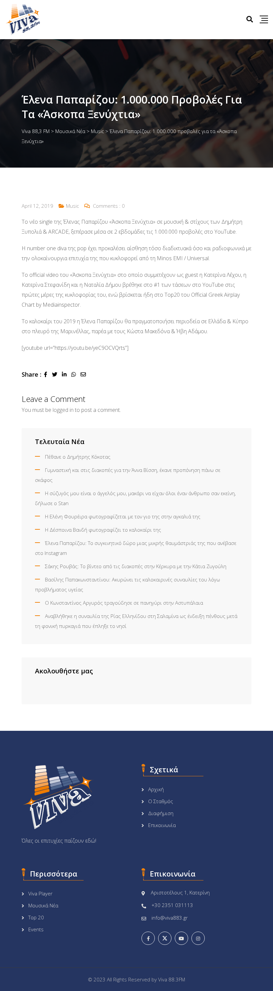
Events (36, 929)
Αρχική (156, 789)
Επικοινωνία (162, 825)
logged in (63, 410)
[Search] (249, 19)
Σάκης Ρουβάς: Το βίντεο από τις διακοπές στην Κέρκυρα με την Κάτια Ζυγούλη (135, 566)
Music (72, 205)
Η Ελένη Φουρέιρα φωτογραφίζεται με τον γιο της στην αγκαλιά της (122, 516)
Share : (31, 374)
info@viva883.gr (169, 917)
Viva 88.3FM (171, 979)
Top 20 (36, 917)
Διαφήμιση (160, 813)
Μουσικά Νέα (43, 905)
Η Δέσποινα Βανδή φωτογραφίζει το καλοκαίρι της (103, 529)
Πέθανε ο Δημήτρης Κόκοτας (78, 456)
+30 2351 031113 (172, 905)
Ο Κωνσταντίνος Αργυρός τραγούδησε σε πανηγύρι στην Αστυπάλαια (124, 602)
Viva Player (40, 893)
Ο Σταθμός (160, 801)
